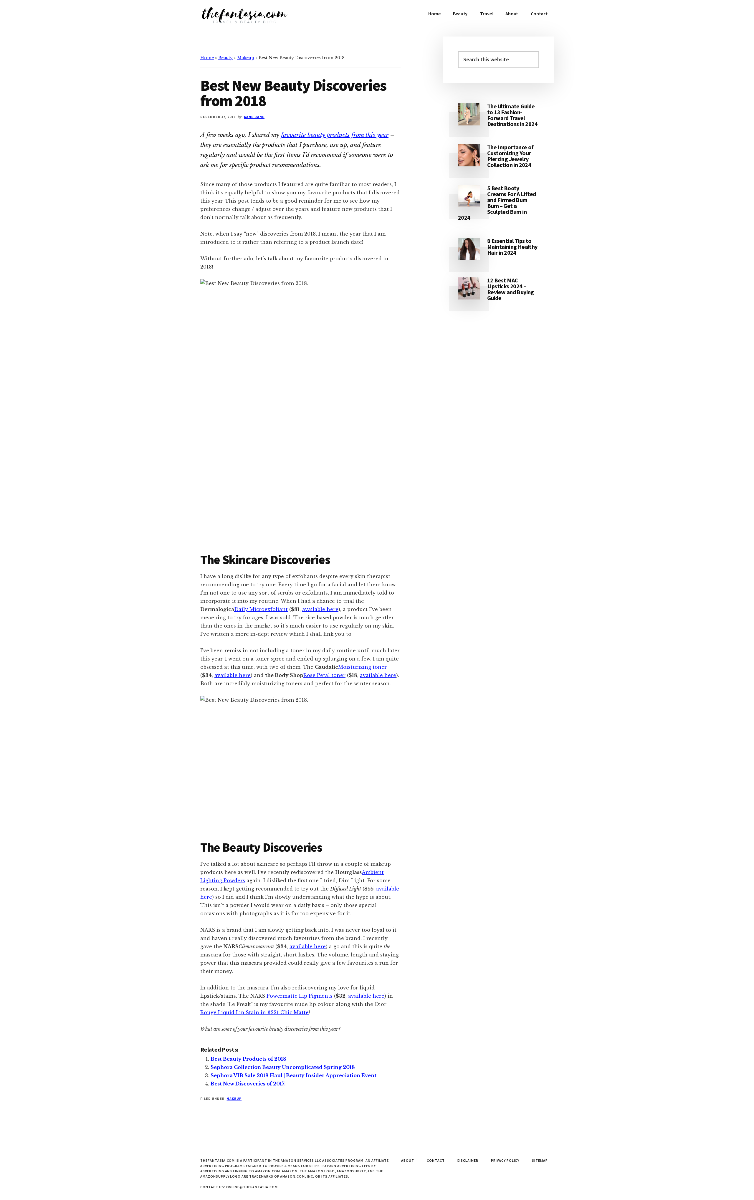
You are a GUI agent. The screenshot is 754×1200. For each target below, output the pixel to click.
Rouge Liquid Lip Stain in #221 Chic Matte (254, 1012)
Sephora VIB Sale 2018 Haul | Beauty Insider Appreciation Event (293, 1075)
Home (207, 57)
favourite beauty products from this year (334, 134)
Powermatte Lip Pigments (300, 996)
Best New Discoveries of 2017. (248, 1084)
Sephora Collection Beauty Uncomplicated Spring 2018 (283, 1067)
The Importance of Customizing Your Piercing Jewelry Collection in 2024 (510, 155)
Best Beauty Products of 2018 (248, 1059)
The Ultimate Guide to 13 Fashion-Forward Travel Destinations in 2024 (512, 115)
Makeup (245, 57)
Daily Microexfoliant (261, 609)
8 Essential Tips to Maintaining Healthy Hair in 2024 (512, 246)
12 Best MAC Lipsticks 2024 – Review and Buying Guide (510, 289)
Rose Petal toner (324, 675)
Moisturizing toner (362, 667)
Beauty (225, 57)
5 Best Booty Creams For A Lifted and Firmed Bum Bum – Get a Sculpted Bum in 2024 (497, 202)
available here (320, 609)
